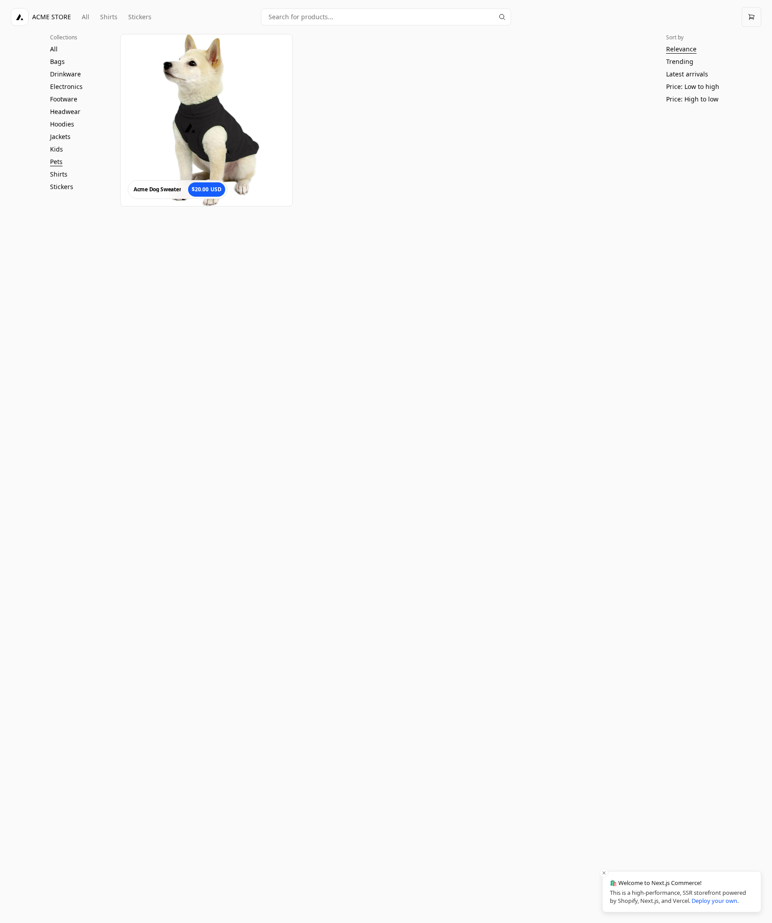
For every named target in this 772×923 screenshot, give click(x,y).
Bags (57, 61)
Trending (679, 61)
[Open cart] (751, 17)
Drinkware (65, 74)
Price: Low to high (692, 86)
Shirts (108, 17)
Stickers (139, 17)
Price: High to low (692, 99)
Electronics (66, 86)
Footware (63, 99)
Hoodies (62, 124)
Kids (56, 149)
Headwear (65, 111)
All (85, 17)
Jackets (60, 136)
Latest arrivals (687, 74)
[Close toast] (604, 872)
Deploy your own (714, 901)
